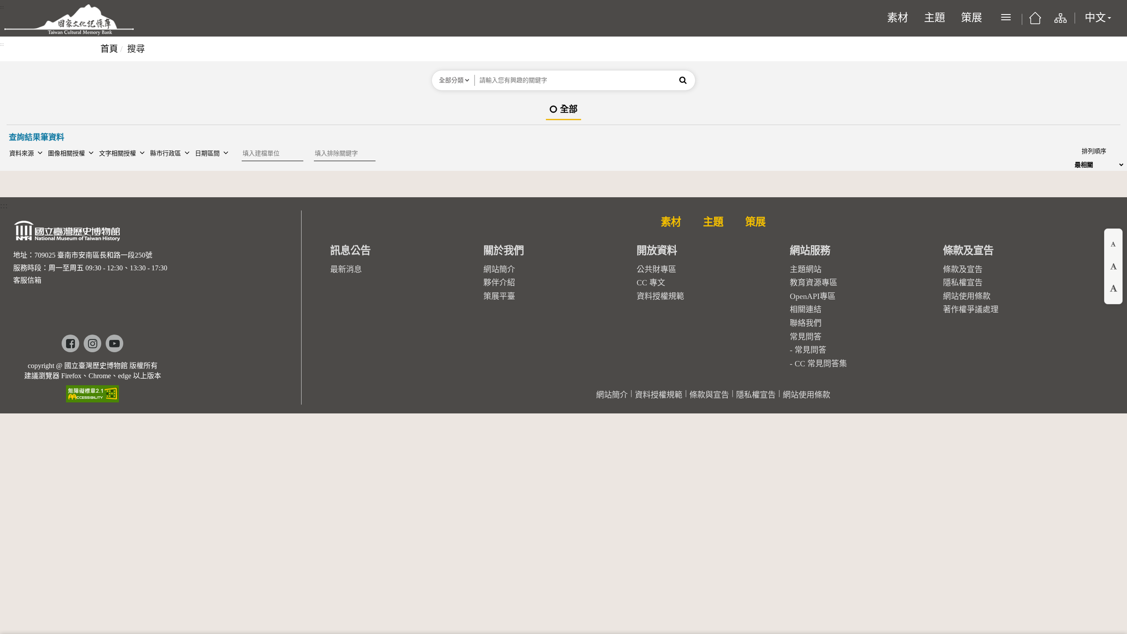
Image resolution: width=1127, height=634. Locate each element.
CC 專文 (651, 282)
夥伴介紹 (499, 282)
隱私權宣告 (963, 282)
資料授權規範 (660, 296)
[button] (683, 80)
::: (2, 7)
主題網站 (805, 269)
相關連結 (805, 309)
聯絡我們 (805, 323)
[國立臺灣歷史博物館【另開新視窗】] (67, 233)
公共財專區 (656, 269)
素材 (897, 17)
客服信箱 (27, 280)
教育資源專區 (813, 282)
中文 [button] (1095, 17)
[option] (563, 110)
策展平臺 (499, 296)
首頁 (109, 49)
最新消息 (346, 269)
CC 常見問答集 (821, 363)
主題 (934, 17)
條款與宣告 (709, 395)
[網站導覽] (1060, 22)
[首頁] (1035, 21)
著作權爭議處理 (970, 309)
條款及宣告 (963, 269)
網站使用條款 (967, 296)
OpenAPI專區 (813, 296)
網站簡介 (499, 269)
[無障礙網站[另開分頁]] (92, 390)
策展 (971, 17)
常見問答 (810, 350)
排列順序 (1094, 151)
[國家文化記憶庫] (69, 19)
